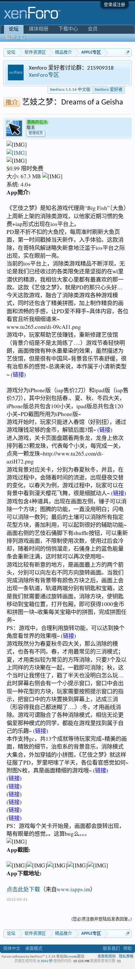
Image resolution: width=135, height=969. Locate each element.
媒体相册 (38, 29)
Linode (72, 957)
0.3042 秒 (45, 961)
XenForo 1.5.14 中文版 (70, 90)
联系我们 (111, 948)
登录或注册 (114, 5)
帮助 (127, 948)
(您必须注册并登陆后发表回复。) (101, 919)
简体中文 (11, 948)
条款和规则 (107, 957)
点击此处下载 (23, 889)
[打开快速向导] (127, 52)
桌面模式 (33, 948)
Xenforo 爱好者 (109, 90)
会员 (93, 29)
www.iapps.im (73, 889)
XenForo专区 (44, 75)
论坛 (14, 29)
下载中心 (68, 29)
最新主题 (16, 37)
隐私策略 (126, 957)
